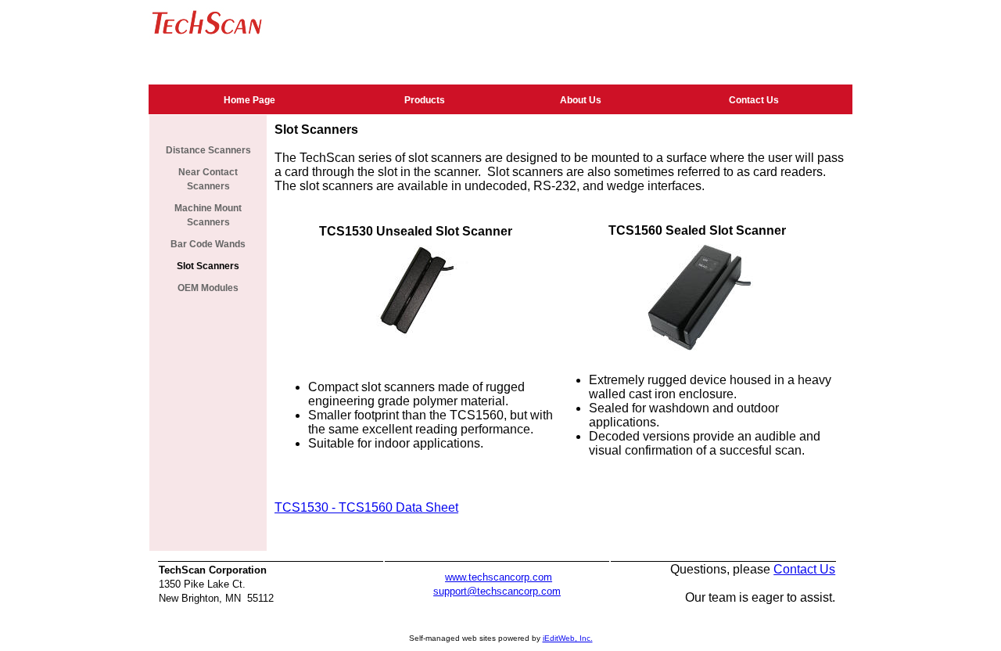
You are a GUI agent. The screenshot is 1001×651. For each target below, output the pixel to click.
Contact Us (754, 100)
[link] (249, 99)
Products (424, 100)
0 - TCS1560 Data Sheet (389, 507)
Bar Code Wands (208, 244)
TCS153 (297, 507)
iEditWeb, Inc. (568, 638)
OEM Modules (208, 287)
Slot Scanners (208, 266)
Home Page (249, 100)
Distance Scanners (208, 150)
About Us (580, 100)
